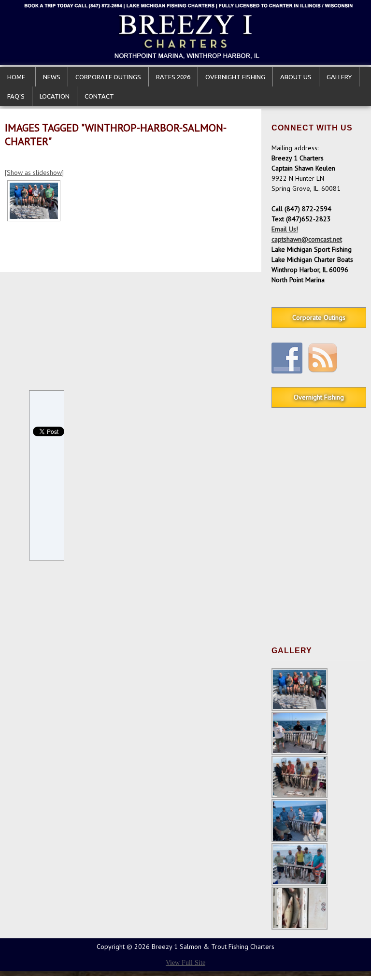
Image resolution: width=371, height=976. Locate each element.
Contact (99, 96)
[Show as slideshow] (34, 172)
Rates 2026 (173, 76)
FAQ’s (16, 96)
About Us (296, 76)
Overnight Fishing (235, 76)
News (51, 76)
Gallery (339, 76)
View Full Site (185, 962)
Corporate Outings (108, 76)
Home (17, 76)
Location (55, 96)
